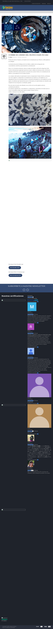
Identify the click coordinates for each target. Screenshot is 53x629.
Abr (4, 57)
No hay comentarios (22, 57)
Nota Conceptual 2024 (15, 275)
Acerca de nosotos (36, 3)
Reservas (44, 3)
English (49, 3)
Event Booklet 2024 (14, 267)
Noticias (15, 57)
